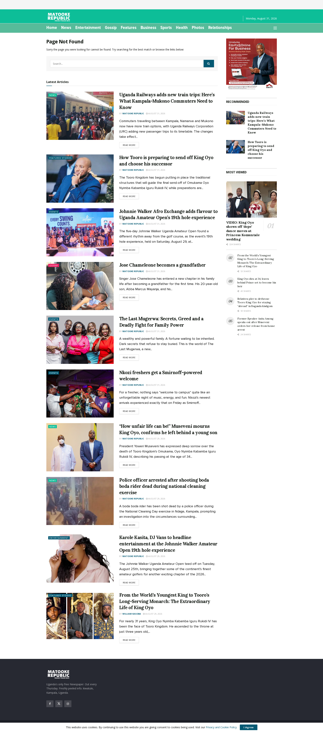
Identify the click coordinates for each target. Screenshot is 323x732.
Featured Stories (60, 157)
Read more (131, 144)
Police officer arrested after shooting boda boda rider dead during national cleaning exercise (164, 486)
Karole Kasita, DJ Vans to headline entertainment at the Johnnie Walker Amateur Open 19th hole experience (168, 544)
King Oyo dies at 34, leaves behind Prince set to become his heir (256, 282)
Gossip (111, 27)
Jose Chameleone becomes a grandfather (162, 265)
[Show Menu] (275, 28)
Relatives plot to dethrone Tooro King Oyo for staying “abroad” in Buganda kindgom (255, 302)
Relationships (220, 27)
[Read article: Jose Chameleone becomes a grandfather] (80, 286)
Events (53, 211)
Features (128, 27)
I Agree (249, 727)
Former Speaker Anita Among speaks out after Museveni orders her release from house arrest (256, 324)
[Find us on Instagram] (67, 703)
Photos (198, 27)
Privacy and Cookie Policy (221, 727)
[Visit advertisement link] (251, 64)
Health (182, 27)
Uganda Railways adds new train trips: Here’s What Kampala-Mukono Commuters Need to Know (167, 101)
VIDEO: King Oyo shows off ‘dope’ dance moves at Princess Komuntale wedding (243, 230)
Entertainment (88, 27)
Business (148, 27)
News (66, 27)
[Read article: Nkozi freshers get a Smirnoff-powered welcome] (80, 393)
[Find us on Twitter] (58, 703)
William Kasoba (131, 613)
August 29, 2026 (156, 438)
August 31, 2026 (156, 113)
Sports (166, 27)
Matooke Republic (133, 113)
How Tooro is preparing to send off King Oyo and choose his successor (261, 149)
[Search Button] (209, 63)
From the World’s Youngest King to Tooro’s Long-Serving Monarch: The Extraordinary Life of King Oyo (164, 601)
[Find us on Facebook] (49, 703)
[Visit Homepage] (59, 17)
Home (51, 27)
